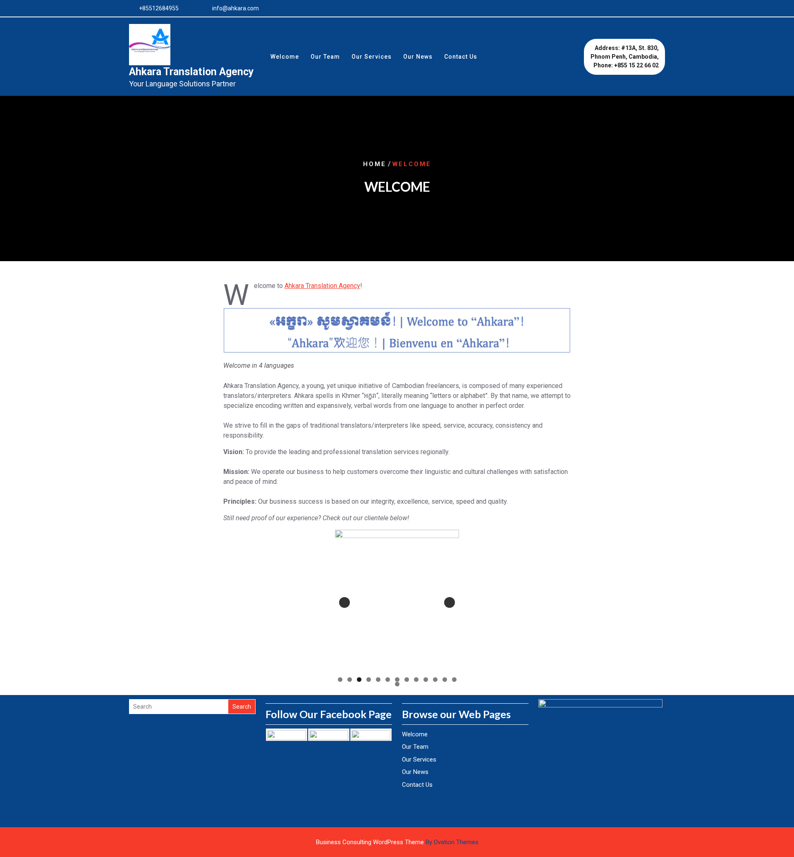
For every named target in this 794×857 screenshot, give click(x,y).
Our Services (372, 56)
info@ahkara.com (235, 8)
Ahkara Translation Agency (191, 72)
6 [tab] (387, 679)
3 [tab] (359, 679)
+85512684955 (159, 8)
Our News (418, 56)
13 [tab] (454, 679)
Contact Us (460, 56)
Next (449, 602)
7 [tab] (397, 679)
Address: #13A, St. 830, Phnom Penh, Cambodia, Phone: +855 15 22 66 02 (625, 57)
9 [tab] (416, 679)
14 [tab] (397, 684)
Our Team (325, 56)
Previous (344, 602)
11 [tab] (435, 679)
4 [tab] (368, 679)
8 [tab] (406, 679)
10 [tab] (426, 679)
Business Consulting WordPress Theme (397, 842)
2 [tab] (349, 679)
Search (241, 706)
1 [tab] (340, 679)
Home (374, 164)
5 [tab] (378, 679)
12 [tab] (445, 679)
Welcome (284, 56)
